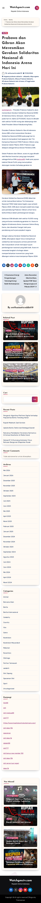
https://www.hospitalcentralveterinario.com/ (19, 723)
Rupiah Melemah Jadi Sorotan (18, 334)
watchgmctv (7, 110)
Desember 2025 (9, 481)
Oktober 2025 (8, 491)
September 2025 (9, 496)
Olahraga (6, 658)
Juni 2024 (7, 567)
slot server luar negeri (11, 763)
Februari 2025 (8, 526)
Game (5, 633)
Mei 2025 (6, 511)
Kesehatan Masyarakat (11, 643)
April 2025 (7, 516)
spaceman (7, 733)
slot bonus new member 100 (13, 753)
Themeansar (20, 900)
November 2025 (9, 486)
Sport (5, 683)
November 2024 (9, 542)
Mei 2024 (6, 572)
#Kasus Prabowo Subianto (24, 79)
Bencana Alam (11, 371)
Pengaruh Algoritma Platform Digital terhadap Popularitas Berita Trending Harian (20, 417)
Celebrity (6, 617)
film (4, 627)
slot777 (6, 718)
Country (6, 622)
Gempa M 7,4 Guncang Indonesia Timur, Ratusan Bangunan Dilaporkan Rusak (19, 376)
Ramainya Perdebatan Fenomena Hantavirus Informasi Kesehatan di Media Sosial (20, 355)
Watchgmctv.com (20, 7)
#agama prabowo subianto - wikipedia (17, 76)
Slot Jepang (7, 673)
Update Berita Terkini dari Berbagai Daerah (19, 428)
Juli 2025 (6, 501)
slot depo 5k (7, 738)
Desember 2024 (9, 537)
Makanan (6, 648)
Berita (5, 33)
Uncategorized (8, 689)
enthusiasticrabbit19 (15, 73)
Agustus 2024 (8, 557)
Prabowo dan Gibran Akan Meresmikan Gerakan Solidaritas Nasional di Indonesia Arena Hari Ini (20, 53)
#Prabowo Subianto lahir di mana (13, 81)
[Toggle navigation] (3, 8)
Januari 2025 (8, 531)
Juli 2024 (6, 562)
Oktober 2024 (8, 547)
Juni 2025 (7, 506)
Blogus (31, 897)
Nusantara (7, 653)
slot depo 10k (8, 728)
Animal (5, 597)
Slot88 (5, 703)
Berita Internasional (10, 612)
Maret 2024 (7, 582)
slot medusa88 (8, 713)
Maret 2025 (7, 521)
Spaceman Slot (8, 678)
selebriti (6, 668)
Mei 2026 (6, 470)
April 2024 (7, 577)
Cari (5, 393)
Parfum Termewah (10, 663)
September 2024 (9, 552)
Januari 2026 (8, 475)
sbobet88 (6, 743)
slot (4, 708)
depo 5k (6, 768)
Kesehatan (17, 349)
